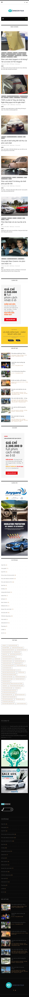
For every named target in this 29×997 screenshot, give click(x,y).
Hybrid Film (4, 55)
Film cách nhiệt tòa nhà (7, 663)
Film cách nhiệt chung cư (7, 661)
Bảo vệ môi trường (5, 647)
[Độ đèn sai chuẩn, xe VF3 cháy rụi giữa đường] (5, 382)
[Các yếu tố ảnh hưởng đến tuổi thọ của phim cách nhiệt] (14, 124)
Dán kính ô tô (4, 654)
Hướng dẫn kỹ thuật (15, 420)
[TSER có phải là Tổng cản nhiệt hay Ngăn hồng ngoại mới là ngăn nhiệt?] (14, 84)
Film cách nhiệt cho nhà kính (12, 96)
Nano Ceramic (11, 55)
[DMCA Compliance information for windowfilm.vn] (7, 810)
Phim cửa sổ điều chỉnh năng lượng (16, 685)
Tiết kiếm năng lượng (20, 699)
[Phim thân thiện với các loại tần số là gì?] (14, 206)
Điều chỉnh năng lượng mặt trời (8, 703)
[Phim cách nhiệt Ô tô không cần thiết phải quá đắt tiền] (14, 165)
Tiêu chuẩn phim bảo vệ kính (7, 699)
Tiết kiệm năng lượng (5, 616)
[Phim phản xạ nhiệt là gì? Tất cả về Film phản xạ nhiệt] (5, 356)
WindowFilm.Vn (5, 726)
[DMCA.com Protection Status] (6, 804)
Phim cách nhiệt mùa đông (7, 676)
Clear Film (4, 52)
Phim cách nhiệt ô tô (6, 681)
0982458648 (8, 737)
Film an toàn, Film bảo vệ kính (7, 575)
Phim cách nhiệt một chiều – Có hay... (19, 398)
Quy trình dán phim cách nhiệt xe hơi (9, 690)
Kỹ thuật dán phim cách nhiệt (8, 665)
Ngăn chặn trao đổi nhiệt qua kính (8, 672)
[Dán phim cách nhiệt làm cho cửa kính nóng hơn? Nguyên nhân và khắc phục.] (5, 391)
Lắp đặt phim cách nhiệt (21, 665)
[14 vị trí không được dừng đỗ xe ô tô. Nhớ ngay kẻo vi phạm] (5, 373)
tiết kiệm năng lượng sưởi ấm (7, 701)
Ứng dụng (3, 626)
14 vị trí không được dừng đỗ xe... (18, 371)
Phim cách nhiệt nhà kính (20, 676)
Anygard (4, 645)
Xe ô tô (12, 365)
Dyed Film (15, 52)
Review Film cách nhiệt (6, 609)
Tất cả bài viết (24, 97)
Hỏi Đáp (24, 54)
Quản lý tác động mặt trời (7, 694)
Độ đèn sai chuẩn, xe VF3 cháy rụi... (19, 380)
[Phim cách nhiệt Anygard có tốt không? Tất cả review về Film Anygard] (14, 40)
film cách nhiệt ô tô (18, 663)
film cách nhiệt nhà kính (19, 661)
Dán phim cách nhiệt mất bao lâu (8, 656)
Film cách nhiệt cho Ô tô (10, 54)
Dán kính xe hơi (17, 652)
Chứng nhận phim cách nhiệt (17, 647)
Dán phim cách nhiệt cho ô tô (15, 654)
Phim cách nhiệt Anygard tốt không (9, 674)
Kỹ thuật (19, 218)
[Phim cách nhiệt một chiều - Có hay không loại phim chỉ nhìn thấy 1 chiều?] (5, 400)
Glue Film (19, 54)
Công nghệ (10, 52)
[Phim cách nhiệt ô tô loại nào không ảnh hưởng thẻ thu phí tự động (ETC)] (5, 418)
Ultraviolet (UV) (4, 622)
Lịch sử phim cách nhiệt (6, 667)
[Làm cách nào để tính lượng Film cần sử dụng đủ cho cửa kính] (5, 409)
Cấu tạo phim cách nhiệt (6, 652)
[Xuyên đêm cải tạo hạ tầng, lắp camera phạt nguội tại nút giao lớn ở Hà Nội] (5, 365)
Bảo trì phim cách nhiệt (12, 645)
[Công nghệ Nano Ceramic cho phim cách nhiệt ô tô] (14, 246)
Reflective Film (18, 55)
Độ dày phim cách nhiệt (21, 703)
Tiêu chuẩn (3, 619)
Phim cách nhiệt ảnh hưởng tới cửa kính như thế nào (12, 683)
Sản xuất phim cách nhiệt (20, 694)
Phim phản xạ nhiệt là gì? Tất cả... (18, 353)
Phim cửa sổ (4, 685)
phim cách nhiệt (21, 672)
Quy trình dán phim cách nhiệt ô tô (8, 692)
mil (19, 670)
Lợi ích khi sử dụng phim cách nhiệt (9, 670)
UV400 (10, 178)
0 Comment (17, 64)
